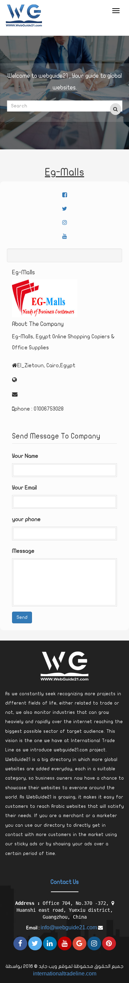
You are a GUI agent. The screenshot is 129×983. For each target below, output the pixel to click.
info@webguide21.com (69, 927)
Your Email (24, 487)
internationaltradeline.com (64, 973)
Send (22, 617)
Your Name (25, 456)
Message (23, 551)
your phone (26, 519)
